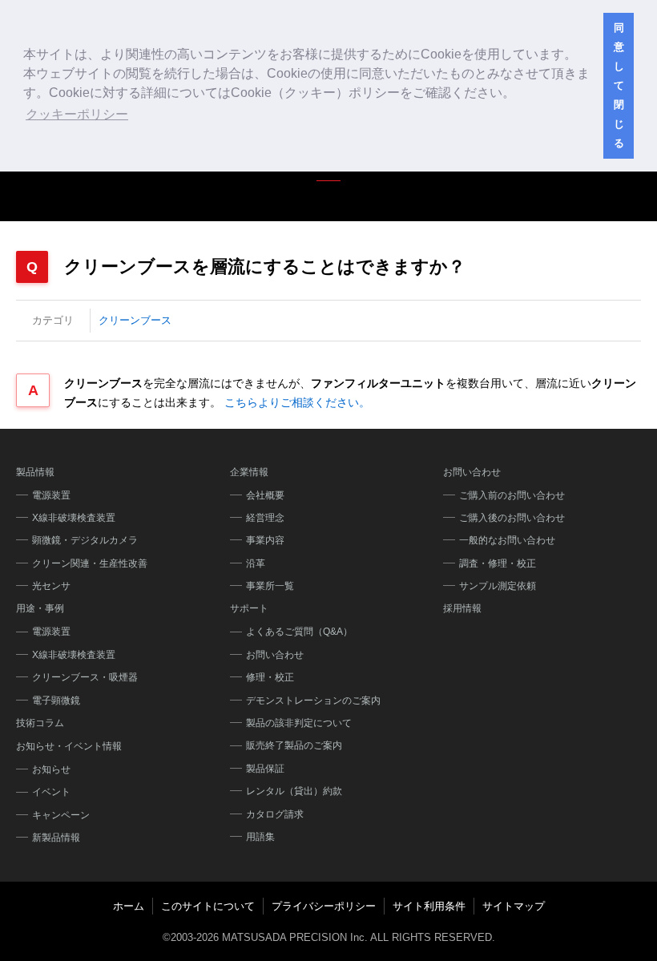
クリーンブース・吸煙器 (85, 677)
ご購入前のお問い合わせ (512, 495)
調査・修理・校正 (497, 563)
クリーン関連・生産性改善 (89, 563)
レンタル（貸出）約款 (294, 791)
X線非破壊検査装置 (73, 517)
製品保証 (265, 768)
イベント (51, 791)
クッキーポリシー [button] (77, 114)
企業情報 (249, 472)
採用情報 (462, 608)
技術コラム (40, 723)
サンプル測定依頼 (497, 586)
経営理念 (265, 517)
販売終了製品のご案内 (294, 745)
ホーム (128, 906)
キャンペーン (61, 815)
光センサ (51, 586)
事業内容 (265, 540)
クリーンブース (135, 320)
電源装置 (51, 495)
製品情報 (35, 472)
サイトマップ (513, 906)
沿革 (255, 563)
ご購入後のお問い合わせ (512, 517)
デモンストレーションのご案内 (313, 700)
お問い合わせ (275, 654)
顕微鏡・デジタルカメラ (85, 540)
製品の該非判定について (299, 723)
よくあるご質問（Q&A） (299, 631)
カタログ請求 (275, 814)
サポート (249, 608)
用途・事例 (40, 608)
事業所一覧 (270, 586)
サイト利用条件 (429, 906)
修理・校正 (270, 677)
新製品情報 (56, 837)
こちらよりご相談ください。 (297, 402)
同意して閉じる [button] (619, 85)
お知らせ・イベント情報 (69, 746)
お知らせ (51, 769)
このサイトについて (208, 906)
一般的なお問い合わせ (507, 540)
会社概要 (265, 495)
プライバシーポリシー (324, 906)
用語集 (260, 836)
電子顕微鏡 (56, 700)
